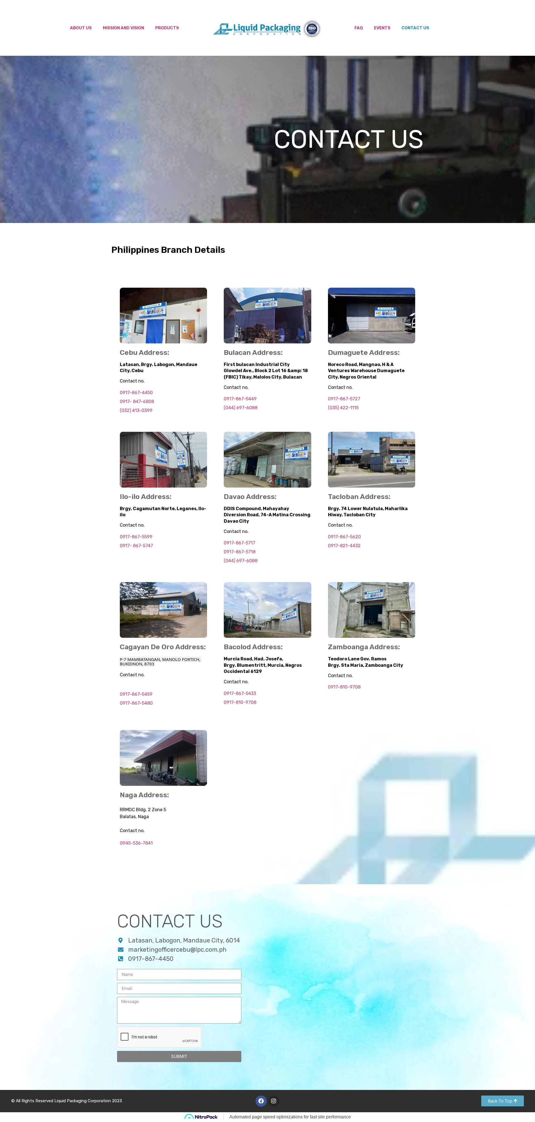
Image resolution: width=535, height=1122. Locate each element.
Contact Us (415, 27)
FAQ (358, 27)
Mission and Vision (123, 27)
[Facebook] (261, 1101)
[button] (502, 1101)
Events (382, 27)
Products (167, 27)
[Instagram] (273, 1101)
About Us (81, 27)
